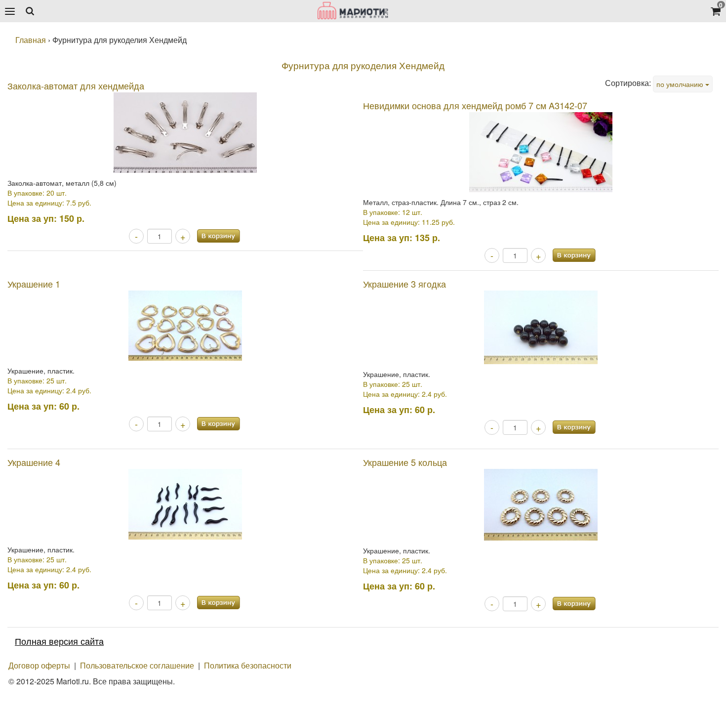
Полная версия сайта (59, 640)
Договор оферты (39, 665)
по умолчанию (680, 84)
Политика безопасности (247, 665)
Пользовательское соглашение (137, 665)
